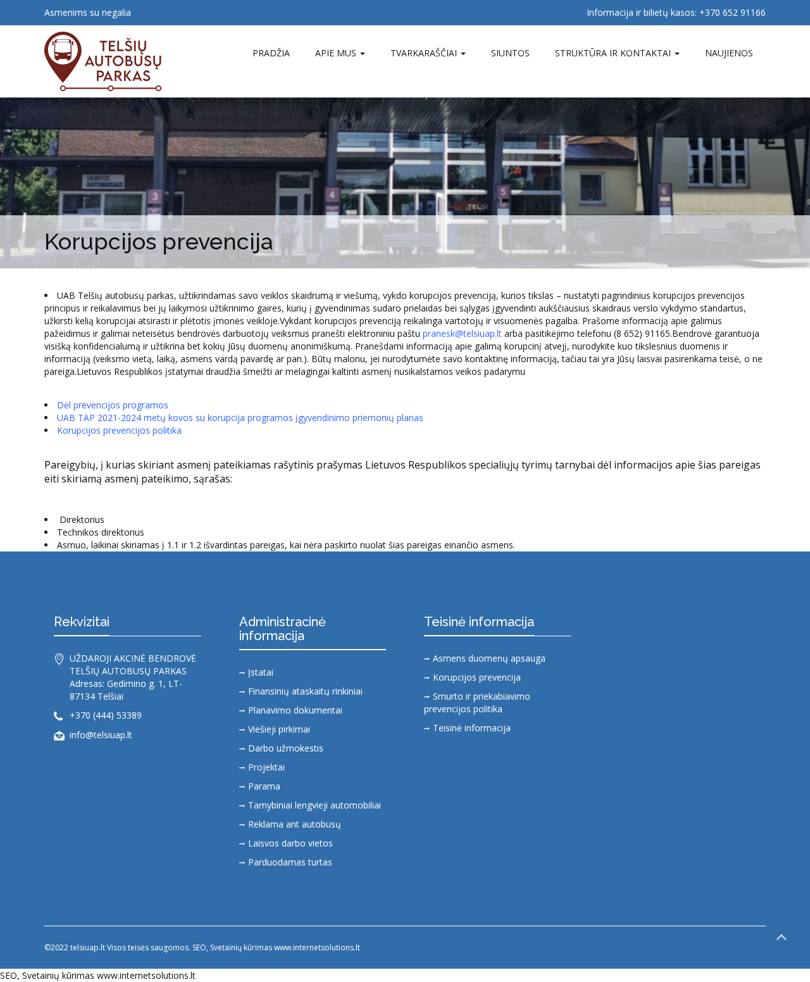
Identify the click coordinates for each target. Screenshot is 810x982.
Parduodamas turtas (290, 862)
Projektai (266, 767)
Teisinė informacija (472, 728)
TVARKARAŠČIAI (424, 53)
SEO (8, 975)
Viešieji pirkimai (279, 729)
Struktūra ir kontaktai (614, 53)
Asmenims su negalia (87, 12)
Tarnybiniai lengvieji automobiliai (314, 805)
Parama (264, 786)
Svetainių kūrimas (58, 975)
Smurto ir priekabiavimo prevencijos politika (477, 702)
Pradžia (271, 53)
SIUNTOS (510, 53)
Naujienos (729, 53)
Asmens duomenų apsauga (489, 658)
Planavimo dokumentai (295, 710)
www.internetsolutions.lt (146, 975)
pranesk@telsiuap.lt (462, 333)
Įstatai (260, 672)
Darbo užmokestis (285, 748)
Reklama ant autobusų (294, 824)
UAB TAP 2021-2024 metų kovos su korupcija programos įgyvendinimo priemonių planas (240, 418)
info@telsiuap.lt (101, 735)
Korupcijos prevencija (477, 677)
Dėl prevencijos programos (112, 405)
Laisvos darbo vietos (290, 843)
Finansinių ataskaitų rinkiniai (305, 691)
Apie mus (337, 53)
